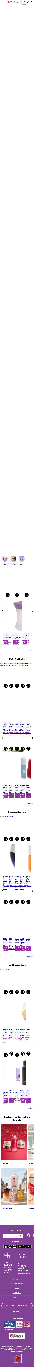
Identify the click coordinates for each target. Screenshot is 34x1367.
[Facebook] (29, 1349)
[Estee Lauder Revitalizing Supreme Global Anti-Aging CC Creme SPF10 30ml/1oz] (5, 891)
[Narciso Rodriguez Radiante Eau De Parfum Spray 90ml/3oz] (28, 1043)
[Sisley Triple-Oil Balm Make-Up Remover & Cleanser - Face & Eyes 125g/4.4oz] (22, 738)
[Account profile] (28, 2)
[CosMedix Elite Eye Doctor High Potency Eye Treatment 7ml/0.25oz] (11, 680)
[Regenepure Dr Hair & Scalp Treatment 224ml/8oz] (5, 680)
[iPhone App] (10, 1248)
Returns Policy (17, 1283)
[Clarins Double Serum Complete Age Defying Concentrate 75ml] (7, 577)
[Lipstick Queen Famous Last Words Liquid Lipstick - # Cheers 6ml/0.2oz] (17, 738)
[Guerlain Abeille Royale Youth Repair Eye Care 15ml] (22, 986)
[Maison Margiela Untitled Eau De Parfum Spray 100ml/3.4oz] (26, 577)
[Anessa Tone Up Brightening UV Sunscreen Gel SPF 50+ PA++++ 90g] (11, 1043)
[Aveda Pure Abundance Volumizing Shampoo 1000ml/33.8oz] (17, 986)
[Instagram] (29, 1356)
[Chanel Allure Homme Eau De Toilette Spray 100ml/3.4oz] (17, 680)
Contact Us (17, 1293)
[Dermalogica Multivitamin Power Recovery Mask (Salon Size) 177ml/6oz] (22, 680)
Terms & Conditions (23, 1346)
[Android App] (25, 1248)
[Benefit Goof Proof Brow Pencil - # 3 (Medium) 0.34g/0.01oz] (11, 738)
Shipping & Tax (17, 1279)
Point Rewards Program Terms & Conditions (17, 1348)
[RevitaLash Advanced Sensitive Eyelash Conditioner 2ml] (5, 1044)
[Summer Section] (17, 820)
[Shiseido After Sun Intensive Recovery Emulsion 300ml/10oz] (5, 833)
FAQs (17, 1288)
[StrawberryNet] (14, 2)
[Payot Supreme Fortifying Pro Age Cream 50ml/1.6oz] (17, 577)
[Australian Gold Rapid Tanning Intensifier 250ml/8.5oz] (22, 891)
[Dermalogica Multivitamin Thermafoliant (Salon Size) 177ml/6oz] (28, 680)
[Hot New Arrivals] (17, 973)
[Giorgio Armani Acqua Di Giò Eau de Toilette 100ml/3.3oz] (5, 986)
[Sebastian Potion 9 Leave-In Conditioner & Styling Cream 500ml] (11, 986)
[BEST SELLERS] (17, 666)
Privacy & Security (8, 1346)
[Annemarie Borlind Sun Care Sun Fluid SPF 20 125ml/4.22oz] (22, 833)
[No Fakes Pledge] (27, 1326)
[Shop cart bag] (32, 2)
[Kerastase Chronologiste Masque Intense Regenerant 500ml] (22, 1043)
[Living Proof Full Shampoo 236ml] (28, 986)
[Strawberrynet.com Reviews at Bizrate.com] (9, 1327)
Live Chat (17, 1297)
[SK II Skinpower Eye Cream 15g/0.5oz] (28, 738)
